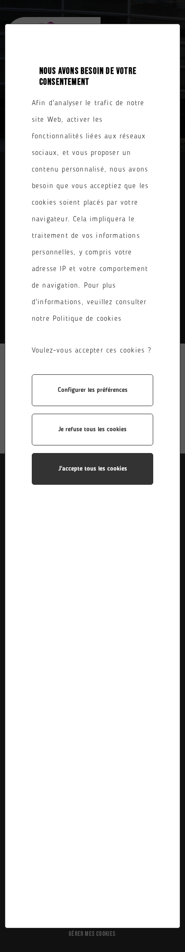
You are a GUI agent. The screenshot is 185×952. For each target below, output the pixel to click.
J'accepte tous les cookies (92, 469)
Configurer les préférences (93, 390)
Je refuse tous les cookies (92, 429)
